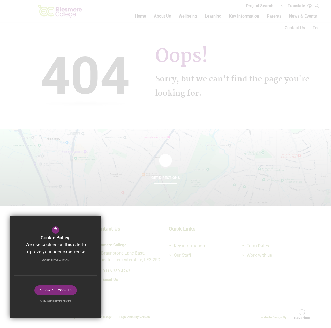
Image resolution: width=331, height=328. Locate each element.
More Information (56, 260)
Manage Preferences (55, 301)
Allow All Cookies (56, 290)
